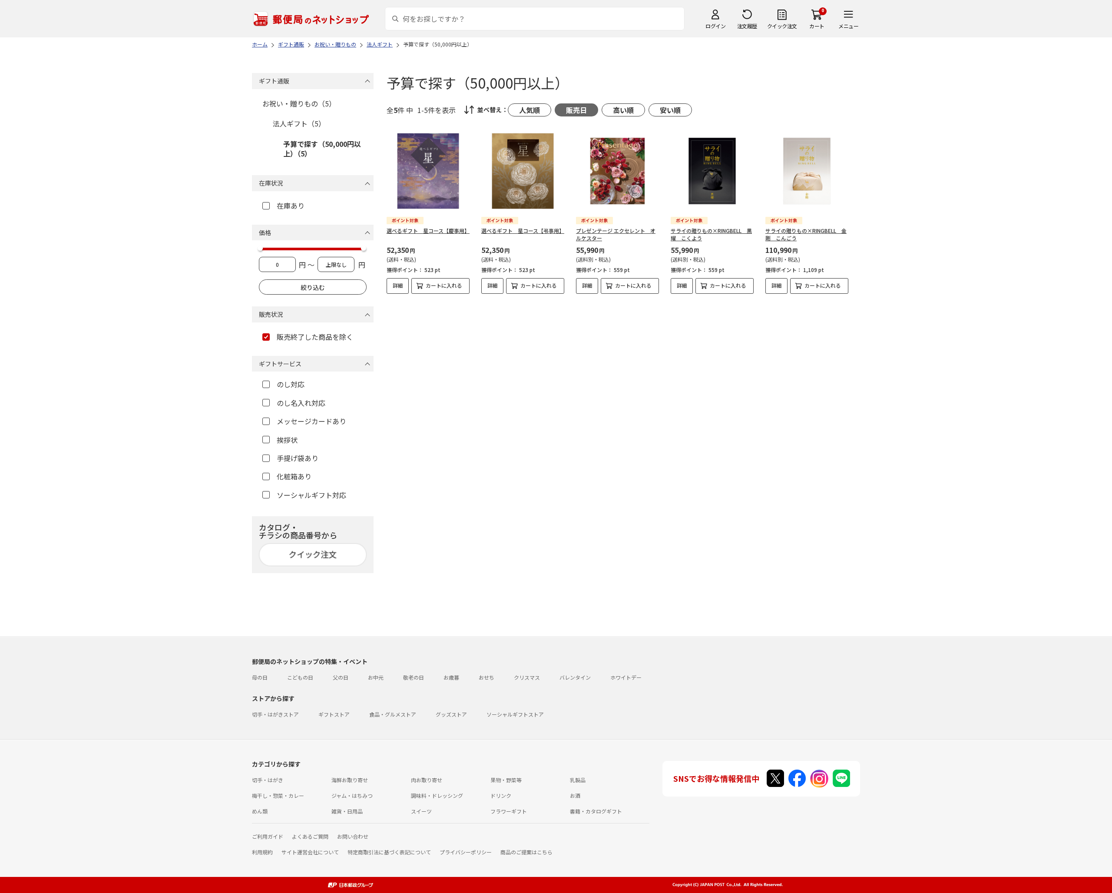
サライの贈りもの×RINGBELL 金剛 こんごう (806, 234)
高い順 (623, 110)
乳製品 (578, 779)
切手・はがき (267, 779)
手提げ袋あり (297, 458)
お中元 (376, 677)
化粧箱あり (294, 476)
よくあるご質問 (310, 836)
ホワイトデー (626, 677)
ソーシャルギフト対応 (311, 495)
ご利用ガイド (267, 836)
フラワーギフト (508, 811)
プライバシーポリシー (466, 852)
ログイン (715, 26)
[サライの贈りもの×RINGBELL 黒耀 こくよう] (712, 170)
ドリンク (500, 795)
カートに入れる (444, 285)
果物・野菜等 (506, 779)
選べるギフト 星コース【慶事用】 (428, 230)
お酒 (575, 795)
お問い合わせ (352, 836)
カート (816, 26)
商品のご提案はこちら (526, 852)
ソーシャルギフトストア (515, 714)
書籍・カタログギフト (596, 811)
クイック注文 (782, 26)
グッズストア (451, 714)
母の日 (260, 677)
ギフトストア (334, 714)
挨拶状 (287, 440)
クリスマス (527, 677)
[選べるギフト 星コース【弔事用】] (522, 170)
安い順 (670, 110)
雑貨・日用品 (347, 811)
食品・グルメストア (392, 714)
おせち (486, 677)
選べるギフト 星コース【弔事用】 (522, 230)
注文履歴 (747, 26)
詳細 (398, 285)
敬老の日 (413, 677)
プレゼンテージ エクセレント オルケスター (615, 234)
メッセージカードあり (311, 421)
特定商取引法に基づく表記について (389, 852)
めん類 (260, 811)
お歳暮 (451, 677)
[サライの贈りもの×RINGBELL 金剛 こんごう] (806, 170)
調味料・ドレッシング (437, 795)
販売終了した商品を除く (315, 337)
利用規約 (262, 852)
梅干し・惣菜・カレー (278, 795)
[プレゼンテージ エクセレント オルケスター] (617, 170)
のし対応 (290, 384)
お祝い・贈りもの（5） (299, 103)
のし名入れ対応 (301, 403)
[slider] (260, 248)
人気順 (529, 110)
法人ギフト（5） (299, 123)
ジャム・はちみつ (352, 795)
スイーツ (421, 811)
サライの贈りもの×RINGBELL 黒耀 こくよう (711, 234)
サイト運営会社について (310, 852)
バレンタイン (575, 677)
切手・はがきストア (275, 714)
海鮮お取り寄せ (349, 779)
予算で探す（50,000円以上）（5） (322, 149)
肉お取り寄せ (426, 779)
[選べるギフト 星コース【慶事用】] (428, 170)
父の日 (340, 677)
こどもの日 (300, 677)
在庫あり (290, 205)
